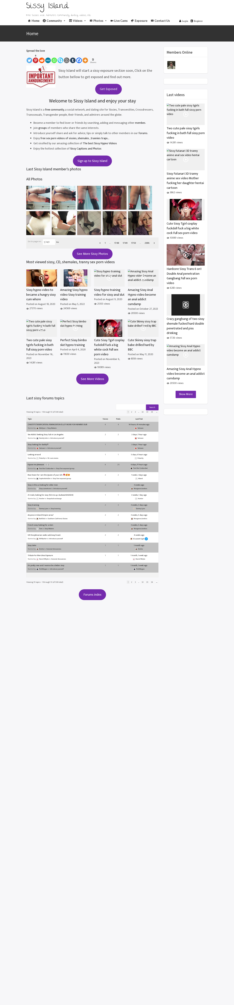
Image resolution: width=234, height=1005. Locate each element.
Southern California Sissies (57, 518)
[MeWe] (48, 58)
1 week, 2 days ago (139, 474)
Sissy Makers (52, 428)
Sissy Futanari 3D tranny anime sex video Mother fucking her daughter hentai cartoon (185, 181)
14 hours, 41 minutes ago (139, 424)
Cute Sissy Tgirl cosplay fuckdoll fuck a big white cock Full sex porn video (109, 347)
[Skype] (60, 58)
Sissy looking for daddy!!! (38, 444)
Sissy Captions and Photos (85, 148)
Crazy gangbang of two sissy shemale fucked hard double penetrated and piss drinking (185, 326)
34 (152, 412)
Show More (186, 394)
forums (142, 133)
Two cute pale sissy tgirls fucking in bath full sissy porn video (39, 345)
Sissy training (33, 505)
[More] (85, 58)
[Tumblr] (73, 58)
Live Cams (121, 20)
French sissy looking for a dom (40, 525)
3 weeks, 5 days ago (139, 515)
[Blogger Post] (66, 58)
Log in (185, 20)
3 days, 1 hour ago (138, 434)
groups (42, 128)
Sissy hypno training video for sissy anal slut (109, 292)
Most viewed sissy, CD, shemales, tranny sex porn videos (70, 261)
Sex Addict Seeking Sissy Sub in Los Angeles (45, 434)
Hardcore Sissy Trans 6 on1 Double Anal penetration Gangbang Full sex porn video (184, 276)
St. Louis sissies (52, 458)
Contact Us (162, 20)
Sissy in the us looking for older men (43, 485)
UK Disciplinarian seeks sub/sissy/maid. (44, 535)
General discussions (53, 549)
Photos (98, 20)
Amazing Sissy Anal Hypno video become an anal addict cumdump (142, 297)
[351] (38, 223)
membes (140, 123)
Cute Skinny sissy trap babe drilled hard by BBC (142, 345)
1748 (116, 243)
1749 (125, 243)
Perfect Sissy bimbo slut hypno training (73, 343)
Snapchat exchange (54, 498)
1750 (133, 243)
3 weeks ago (139, 485)
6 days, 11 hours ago (139, 464)
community (57, 109)
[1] (140, 198)
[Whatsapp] (54, 58)
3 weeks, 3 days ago (139, 505)
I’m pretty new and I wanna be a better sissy (46, 565)
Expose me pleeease (36, 464)
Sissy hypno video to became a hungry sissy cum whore (41, 294)
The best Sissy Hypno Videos (100, 143)
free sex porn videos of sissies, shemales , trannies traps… (74, 138)
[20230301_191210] (115, 223)
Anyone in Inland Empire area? (40, 515)
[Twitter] (29, 58)
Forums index (92, 594)
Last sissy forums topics (45, 398)
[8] (64, 198)
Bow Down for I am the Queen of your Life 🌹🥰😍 (49, 474)
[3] (115, 198)
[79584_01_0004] (89, 223)
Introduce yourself (57, 438)
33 (147, 412)
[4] (89, 198)
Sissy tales (32, 545)
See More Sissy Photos (92, 254)
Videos (77, 20)
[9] (38, 198)
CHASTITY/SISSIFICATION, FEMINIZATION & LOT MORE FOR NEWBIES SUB (57, 424)
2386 (147, 243)
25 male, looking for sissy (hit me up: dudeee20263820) (50, 495)
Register (198, 20)
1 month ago (139, 545)
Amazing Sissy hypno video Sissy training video (74, 294)
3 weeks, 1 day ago (139, 495)
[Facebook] (79, 58)
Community (54, 20)
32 (143, 412)
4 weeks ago (139, 535)
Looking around (34, 454)
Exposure (141, 20)
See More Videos (92, 379)
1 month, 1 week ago (139, 555)
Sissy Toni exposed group (65, 468)
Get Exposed (108, 89)
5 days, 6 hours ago (139, 454)
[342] (64, 223)
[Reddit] (42, 58)
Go (57, 242)
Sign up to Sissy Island (92, 161)
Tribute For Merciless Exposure (40, 555)
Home (35, 20)
